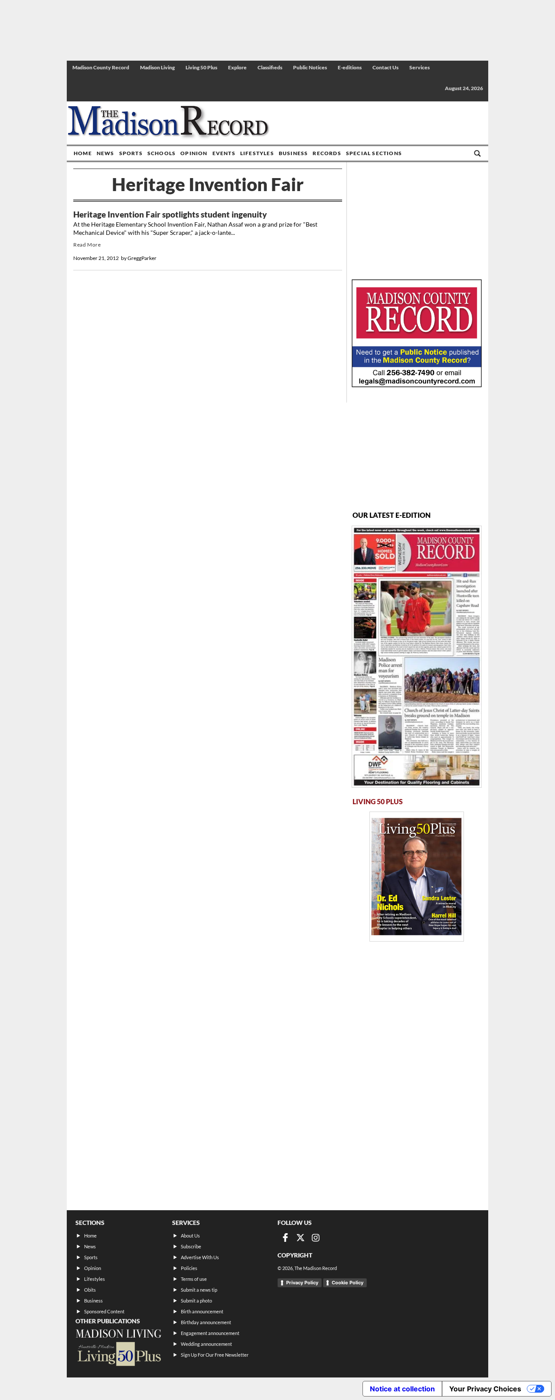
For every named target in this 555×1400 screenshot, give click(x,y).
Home (83, 153)
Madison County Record (100, 67)
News (105, 153)
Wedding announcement (206, 1344)
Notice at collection (402, 1388)
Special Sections (374, 153)
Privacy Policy (302, 1283)
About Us (190, 1235)
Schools (161, 153)
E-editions (350, 67)
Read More (87, 244)
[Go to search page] (477, 153)
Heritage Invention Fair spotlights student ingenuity (170, 214)
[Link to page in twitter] (300, 1237)
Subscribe (191, 1246)
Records (327, 153)
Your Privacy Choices (485, 1388)
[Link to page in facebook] (285, 1237)
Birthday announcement (206, 1322)
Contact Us (385, 67)
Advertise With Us (200, 1257)
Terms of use (194, 1279)
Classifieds (270, 67)
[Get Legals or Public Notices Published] (417, 384)
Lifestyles (257, 153)
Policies (189, 1268)
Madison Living (157, 67)
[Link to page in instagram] (316, 1237)
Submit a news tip (199, 1290)
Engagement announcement (210, 1333)
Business (293, 153)
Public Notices (310, 67)
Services (419, 67)
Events (223, 153)
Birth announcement (202, 1311)
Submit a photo (196, 1300)
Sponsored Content (104, 1311)
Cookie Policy (347, 1283)
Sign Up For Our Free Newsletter (214, 1355)
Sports (131, 153)
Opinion (193, 153)
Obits (90, 1290)
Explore (237, 67)
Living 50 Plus (201, 67)
